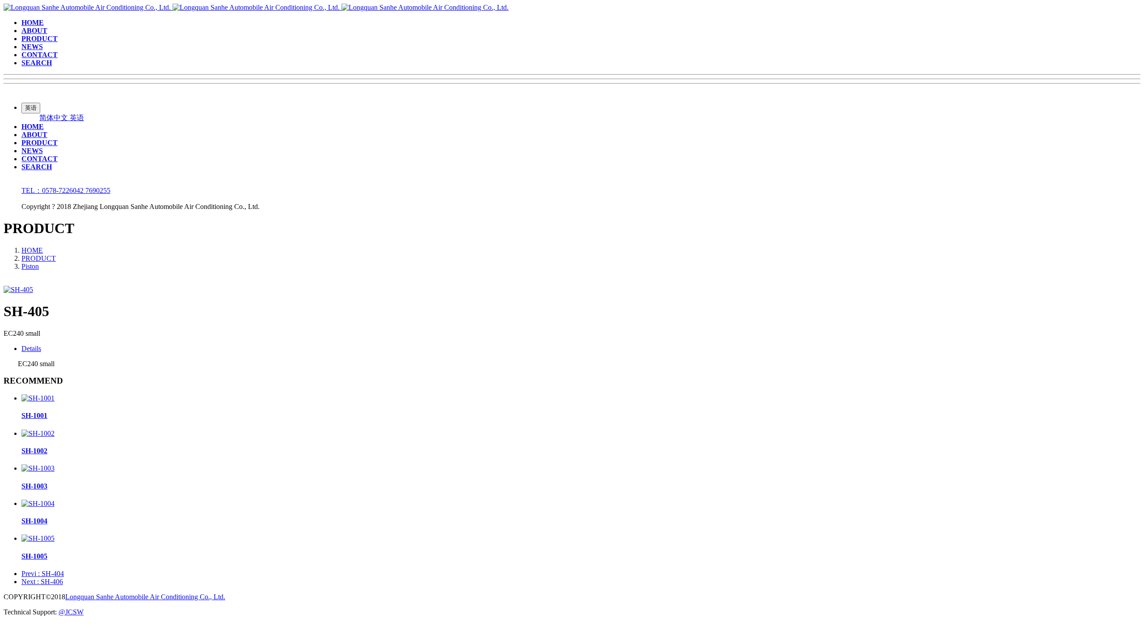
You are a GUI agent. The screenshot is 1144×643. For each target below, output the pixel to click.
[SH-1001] (38, 398)
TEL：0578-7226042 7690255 (65, 190)
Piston (30, 266)
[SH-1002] (38, 433)
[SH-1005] (38, 538)
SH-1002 (34, 451)
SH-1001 (34, 415)
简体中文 (54, 117)
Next (42, 581)
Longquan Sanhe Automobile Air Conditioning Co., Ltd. (145, 597)
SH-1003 (34, 486)
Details (31, 348)
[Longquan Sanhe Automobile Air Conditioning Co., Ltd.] (256, 7)
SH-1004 (34, 521)
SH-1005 (34, 556)
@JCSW (71, 612)
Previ (42, 573)
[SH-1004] (38, 503)
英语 (77, 117)
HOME (32, 250)
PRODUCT (38, 258)
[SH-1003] (38, 468)
